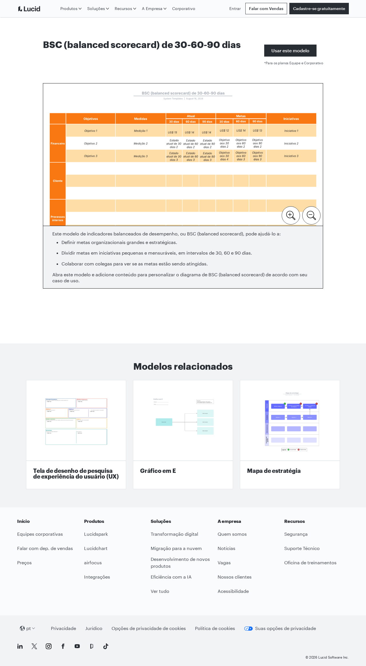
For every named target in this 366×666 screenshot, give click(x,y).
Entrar (235, 8)
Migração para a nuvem (176, 548)
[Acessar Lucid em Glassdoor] (91, 646)
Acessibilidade (233, 591)
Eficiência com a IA (171, 576)
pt (28, 628)
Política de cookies (215, 628)
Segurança (296, 534)
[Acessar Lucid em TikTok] (106, 646)
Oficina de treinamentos (310, 562)
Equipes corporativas (40, 534)
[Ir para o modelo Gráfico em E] (183, 434)
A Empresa (152, 8)
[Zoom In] (291, 215)
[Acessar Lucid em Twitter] (34, 646)
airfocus (93, 562)
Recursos (123, 8)
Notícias (226, 548)
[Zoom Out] (311, 215)
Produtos (68, 8)
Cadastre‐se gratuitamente (319, 8)
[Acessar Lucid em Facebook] (63, 646)
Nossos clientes (235, 576)
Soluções (96, 8)
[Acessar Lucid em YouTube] (77, 646)
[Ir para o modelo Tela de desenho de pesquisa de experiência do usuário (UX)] (76, 434)
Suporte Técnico (302, 548)
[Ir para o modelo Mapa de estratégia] (290, 434)
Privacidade (63, 628)
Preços (24, 562)
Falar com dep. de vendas (45, 548)
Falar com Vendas (266, 8)
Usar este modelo (290, 50)
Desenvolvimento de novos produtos (180, 563)
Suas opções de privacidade (285, 628)
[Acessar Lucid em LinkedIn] (20, 646)
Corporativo (183, 8)
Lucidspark (96, 534)
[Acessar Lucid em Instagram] (48, 646)
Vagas (224, 562)
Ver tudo (160, 591)
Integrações (97, 576)
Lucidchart (96, 548)
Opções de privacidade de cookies (149, 628)
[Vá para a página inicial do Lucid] (37, 8)
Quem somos (232, 534)
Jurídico (93, 628)
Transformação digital (174, 534)
